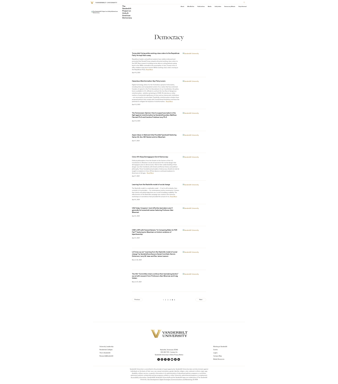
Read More (149, 70)
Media (209, 6)
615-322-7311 (165, 352)
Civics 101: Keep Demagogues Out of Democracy (150, 157)
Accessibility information (139, 377)
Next (200, 299)
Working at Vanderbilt (220, 346)
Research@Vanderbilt (106, 356)
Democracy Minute (229, 6)
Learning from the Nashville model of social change (151, 185)
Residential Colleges (106, 350)
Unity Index (218, 6)
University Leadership (106, 346)
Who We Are (190, 6)
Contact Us (173, 352)
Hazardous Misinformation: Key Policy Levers (148, 81)
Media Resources (218, 359)
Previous (137, 299)
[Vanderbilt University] (169, 333)
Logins (215, 353)
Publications (201, 6)
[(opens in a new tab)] (194, 120)
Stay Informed (242, 6)
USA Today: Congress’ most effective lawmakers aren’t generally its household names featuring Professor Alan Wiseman (152, 210)
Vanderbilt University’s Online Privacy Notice (169, 355)
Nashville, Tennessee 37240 (169, 350)
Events (215, 350)
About (182, 6)
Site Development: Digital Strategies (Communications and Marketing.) (170, 379)
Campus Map (217, 356)
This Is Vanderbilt (104, 353)
